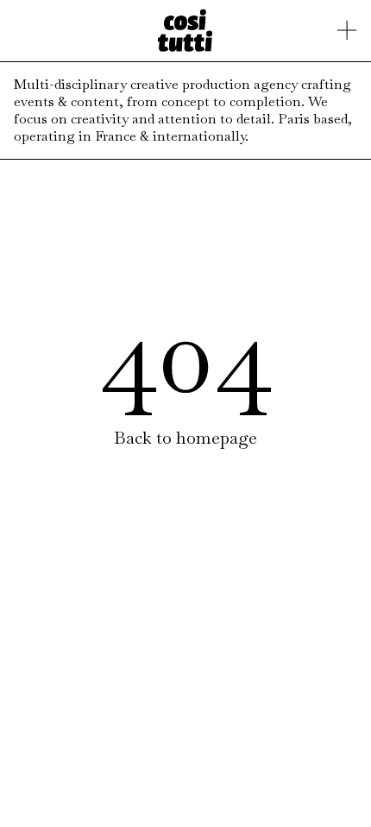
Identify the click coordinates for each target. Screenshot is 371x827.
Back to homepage (185, 437)
